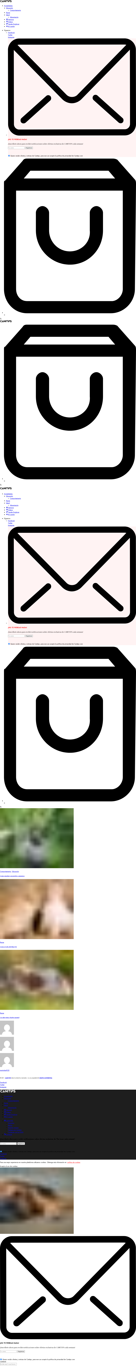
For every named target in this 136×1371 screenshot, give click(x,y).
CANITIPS (9, 1121)
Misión (10, 1125)
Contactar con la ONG (15, 1132)
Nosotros (11, 1123)
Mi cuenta (9, 1117)
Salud (6, 1105)
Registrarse (29, 148)
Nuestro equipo (13, 1128)
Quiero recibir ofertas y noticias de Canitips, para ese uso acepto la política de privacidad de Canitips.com (46, 156)
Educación (15, 871)
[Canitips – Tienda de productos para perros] (6, 2)
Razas (2, 942)
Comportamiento (5, 871)
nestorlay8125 (4, 1070)
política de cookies (73, 1162)
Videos (8, 1112)
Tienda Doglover (11, 1114)
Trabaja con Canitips (15, 1130)
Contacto (9, 1134)
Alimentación (12, 1108)
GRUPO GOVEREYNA (45, 1078)
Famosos (9, 1110)
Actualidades (8, 1096)
